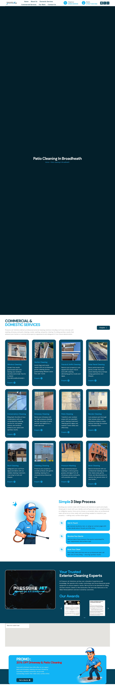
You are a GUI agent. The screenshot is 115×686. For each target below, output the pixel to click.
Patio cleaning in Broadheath (60, 162)
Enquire (10, 383)
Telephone (71, 2)
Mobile (88, 2)
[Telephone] (65, 3)
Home (26, 2)
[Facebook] (101, 3)
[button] (61, 608)
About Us (34, 2)
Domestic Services (46, 2)
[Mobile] (83, 3)
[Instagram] (108, 3)
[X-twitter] (104, 3)
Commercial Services (28, 5)
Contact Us (52, 5)
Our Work (42, 5)
